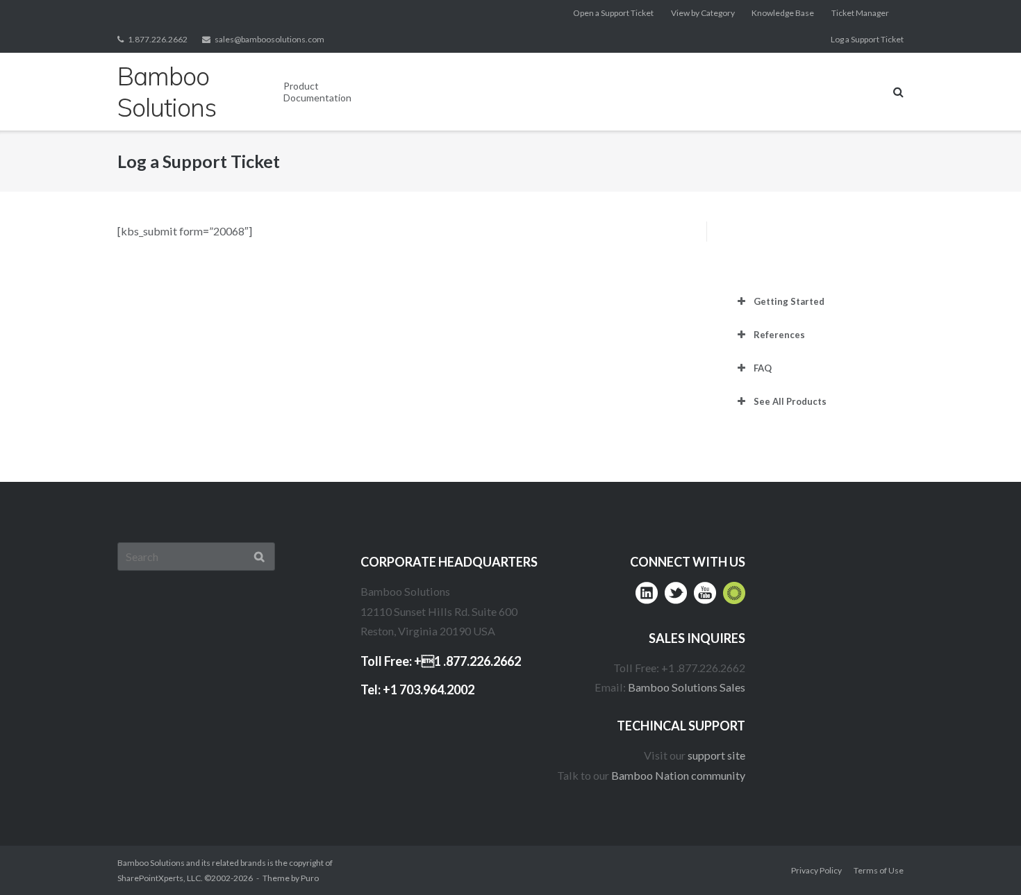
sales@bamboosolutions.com (269, 39)
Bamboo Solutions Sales (686, 687)
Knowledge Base (783, 13)
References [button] (779, 334)
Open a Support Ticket (613, 13)
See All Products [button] (790, 401)
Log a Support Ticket (867, 39)
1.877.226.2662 (158, 39)
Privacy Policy (816, 870)
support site (716, 755)
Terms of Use (879, 870)
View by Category (703, 13)
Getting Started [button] (789, 301)
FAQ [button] (763, 368)
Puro (310, 878)
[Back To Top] (983, 858)
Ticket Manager (860, 13)
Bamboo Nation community (678, 775)
